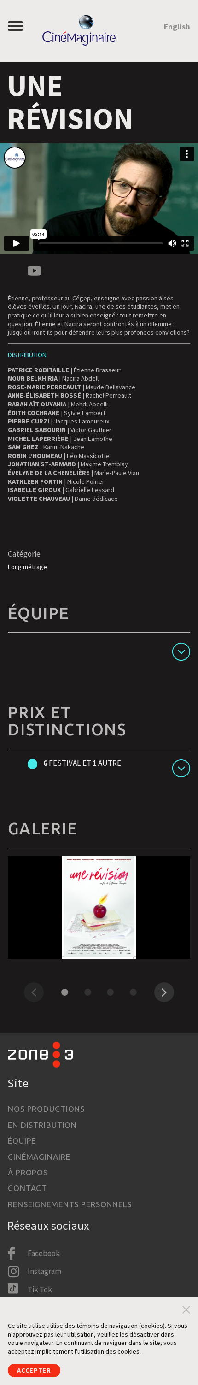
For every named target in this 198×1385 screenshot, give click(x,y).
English (177, 27)
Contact (27, 1188)
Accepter (34, 1370)
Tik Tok (40, 1290)
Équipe (22, 1140)
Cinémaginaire (39, 1156)
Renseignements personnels (70, 1204)
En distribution (42, 1125)
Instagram (44, 1271)
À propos (28, 1172)
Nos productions (46, 1108)
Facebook (44, 1253)
